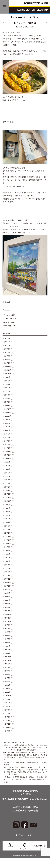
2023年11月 (7, 455)
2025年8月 (7, 381)
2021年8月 (7, 551)
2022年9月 (7, 505)
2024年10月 (7, 416)
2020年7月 (7, 597)
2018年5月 (7, 678)
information (7, 315)
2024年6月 (7, 430)
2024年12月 (7, 409)
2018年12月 (7, 657)
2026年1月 (7, 363)
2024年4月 (7, 437)
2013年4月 (7, 710)
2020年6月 (7, 600)
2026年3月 (7, 356)
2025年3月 (7, 399)
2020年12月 (7, 579)
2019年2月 (7, 650)
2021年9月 (7, 547)
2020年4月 (7, 607)
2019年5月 (7, 639)
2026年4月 (7, 352)
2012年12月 (7, 724)
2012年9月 (7, 731)
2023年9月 (7, 462)
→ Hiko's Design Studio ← (14, 186)
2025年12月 (7, 367)
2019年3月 (7, 646)
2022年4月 (7, 522)
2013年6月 (7, 703)
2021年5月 (7, 561)
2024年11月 (7, 413)
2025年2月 (7, 402)
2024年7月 (7, 427)
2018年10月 (7, 660)
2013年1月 (7, 721)
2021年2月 (7, 572)
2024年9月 (7, 420)
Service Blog (7, 322)
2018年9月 (7, 664)
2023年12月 (7, 452)
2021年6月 (7, 558)
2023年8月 (7, 466)
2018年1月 (7, 685)
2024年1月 (7, 448)
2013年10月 (7, 696)
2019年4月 (7, 643)
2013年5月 (7, 706)
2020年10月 (7, 586)
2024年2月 (7, 444)
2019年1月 (7, 653)
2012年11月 (7, 728)
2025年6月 (7, 388)
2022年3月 (7, 526)
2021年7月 (7, 554)
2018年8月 (7, 667)
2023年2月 (7, 487)
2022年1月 (7, 533)
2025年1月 (7, 406)
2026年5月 (7, 349)
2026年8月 (7, 338)
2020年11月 (7, 583)
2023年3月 (7, 483)
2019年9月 (7, 625)
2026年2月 (7, 360)
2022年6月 (7, 515)
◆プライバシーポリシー (25, 835)
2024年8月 (7, 423)
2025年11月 (7, 370)
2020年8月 (7, 593)
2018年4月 (7, 682)
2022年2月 (7, 529)
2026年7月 (7, 342)
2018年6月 (7, 675)
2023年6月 (7, 473)
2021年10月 (7, 544)
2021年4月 (7, 565)
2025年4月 (7, 395)
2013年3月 (7, 713)
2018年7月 (7, 671)
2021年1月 (7, 575)
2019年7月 (7, 632)
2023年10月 (7, 459)
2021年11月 (7, 540)
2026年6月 (7, 345)
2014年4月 (7, 692)
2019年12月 (7, 614)
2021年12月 (7, 536)
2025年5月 (7, 391)
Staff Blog (6, 326)
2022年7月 (7, 512)
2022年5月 (7, 519)
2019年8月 (7, 629)
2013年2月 (7, 717)
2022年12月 (7, 494)
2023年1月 (7, 491)
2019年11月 (7, 618)
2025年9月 (7, 377)
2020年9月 (7, 590)
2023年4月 (7, 480)
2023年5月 (7, 476)
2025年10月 (7, 374)
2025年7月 (7, 384)
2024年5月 (7, 434)
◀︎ (3, 23)
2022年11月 (7, 498)
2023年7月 (7, 469)
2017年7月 (7, 689)
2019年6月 (7, 636)
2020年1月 (7, 611)
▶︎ (46, 23)
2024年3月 (7, 441)
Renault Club (7, 319)
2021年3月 (7, 568)
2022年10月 (7, 501)
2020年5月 (7, 604)
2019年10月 (7, 621)
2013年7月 (7, 699)
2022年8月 (7, 508)
